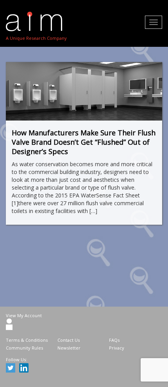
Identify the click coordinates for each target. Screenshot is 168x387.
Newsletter (68, 348)
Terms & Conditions (27, 340)
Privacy (116, 348)
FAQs (114, 340)
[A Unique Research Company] (36, 21)
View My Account (24, 315)
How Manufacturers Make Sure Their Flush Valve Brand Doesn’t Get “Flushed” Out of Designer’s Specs (83, 142)
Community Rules (24, 348)
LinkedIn (25, 369)
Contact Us (68, 340)
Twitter (12, 369)
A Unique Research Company (36, 38)
